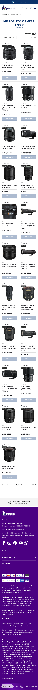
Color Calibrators (7, 659)
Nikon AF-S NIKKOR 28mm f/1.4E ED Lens (9, 347)
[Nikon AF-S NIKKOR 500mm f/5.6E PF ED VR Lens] (28, 333)
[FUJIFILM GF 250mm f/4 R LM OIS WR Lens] (28, 134)
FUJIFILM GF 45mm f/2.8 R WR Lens (8, 148)
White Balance (28, 671)
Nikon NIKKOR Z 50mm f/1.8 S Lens (28, 429)
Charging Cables (26, 657)
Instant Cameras (29, 597)
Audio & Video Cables (16, 646)
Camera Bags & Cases (9, 642)
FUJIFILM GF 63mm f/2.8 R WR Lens (8, 66)
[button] (31, 8)
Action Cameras (21, 612)
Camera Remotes (25, 654)
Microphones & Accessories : (12, 586)
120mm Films (15, 605)
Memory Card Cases (17, 673)
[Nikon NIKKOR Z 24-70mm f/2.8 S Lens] (28, 173)
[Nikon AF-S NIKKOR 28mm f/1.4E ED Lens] (9, 333)
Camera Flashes (14, 654)
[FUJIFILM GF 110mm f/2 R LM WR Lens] (28, 374)
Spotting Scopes (15, 626)
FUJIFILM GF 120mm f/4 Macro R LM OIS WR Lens (8, 108)
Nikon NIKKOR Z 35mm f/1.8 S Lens (9, 186)
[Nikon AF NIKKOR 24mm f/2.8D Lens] (9, 211)
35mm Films (6, 605)
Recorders (20, 588)
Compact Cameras (8, 612)
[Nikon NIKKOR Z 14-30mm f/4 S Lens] (9, 454)
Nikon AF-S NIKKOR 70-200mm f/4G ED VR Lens (8, 307)
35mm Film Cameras (25, 601)
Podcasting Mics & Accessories (21, 590)
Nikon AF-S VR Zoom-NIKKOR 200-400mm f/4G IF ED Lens (28, 267)
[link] (7, 485)
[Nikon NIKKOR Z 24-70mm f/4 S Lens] (9, 415)
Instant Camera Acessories (25, 599)
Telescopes (20, 624)
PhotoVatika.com (10, 678)
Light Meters (27, 665)
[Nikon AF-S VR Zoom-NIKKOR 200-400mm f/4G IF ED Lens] (28, 252)
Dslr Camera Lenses (20, 630)
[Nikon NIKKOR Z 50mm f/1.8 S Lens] (28, 415)
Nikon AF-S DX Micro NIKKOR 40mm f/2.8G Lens (9, 267)
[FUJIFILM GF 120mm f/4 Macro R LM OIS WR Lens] (9, 93)
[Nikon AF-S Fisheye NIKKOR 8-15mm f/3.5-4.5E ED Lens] (28, 293)
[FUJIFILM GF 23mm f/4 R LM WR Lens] (28, 93)
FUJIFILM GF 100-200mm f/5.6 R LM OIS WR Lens (9, 389)
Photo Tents (24, 669)
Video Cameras (25, 605)
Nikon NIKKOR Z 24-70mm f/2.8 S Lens (27, 186)
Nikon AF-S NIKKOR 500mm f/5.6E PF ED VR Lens (28, 348)
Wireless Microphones (9, 588)
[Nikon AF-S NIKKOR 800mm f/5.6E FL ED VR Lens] (28, 211)
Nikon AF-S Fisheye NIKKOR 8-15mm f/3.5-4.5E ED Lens (27, 307)
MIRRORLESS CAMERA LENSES (13, 14)
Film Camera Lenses (19, 632)
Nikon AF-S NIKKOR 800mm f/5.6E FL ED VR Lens (28, 226)
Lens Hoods (18, 665)
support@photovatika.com (15, 529)
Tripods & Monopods (24, 642)
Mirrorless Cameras (30, 610)
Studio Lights (6, 673)
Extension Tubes (17, 661)
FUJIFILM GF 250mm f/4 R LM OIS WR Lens (28, 148)
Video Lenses (17, 634)
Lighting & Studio (14, 667)
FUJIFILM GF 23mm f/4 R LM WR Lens (28, 107)
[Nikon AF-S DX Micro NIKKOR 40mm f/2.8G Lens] (9, 252)
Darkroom (17, 659)
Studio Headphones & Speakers (12, 592)
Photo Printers (14, 669)
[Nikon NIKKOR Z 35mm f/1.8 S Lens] (9, 173)
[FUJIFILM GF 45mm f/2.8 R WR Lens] (9, 134)
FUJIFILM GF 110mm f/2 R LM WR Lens (27, 388)
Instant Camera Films (9, 599)
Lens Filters (10, 665)
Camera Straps (6, 657)
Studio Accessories (16, 671)
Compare (28, 33)
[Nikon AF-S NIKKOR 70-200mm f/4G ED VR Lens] (9, 293)
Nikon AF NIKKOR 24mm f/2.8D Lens (8, 225)
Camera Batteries (18, 650)
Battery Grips (22, 648)
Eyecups (26, 661)
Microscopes (26, 626)
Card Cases (16, 657)
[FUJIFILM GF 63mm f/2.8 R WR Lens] (9, 52)
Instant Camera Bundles (9, 601)
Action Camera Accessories (11, 644)
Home (3, 14)
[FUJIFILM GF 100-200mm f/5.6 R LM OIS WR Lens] (9, 374)
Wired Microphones (29, 586)
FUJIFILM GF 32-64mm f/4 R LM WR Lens (27, 67)
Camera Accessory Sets (24, 603)
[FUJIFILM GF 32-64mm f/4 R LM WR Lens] (28, 52)
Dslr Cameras (18, 610)
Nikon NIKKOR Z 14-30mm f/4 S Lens (8, 467)
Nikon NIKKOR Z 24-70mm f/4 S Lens (8, 429)
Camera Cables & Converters (18, 652)
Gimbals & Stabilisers (24, 663)
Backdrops (13, 648)
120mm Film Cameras (9, 603)
